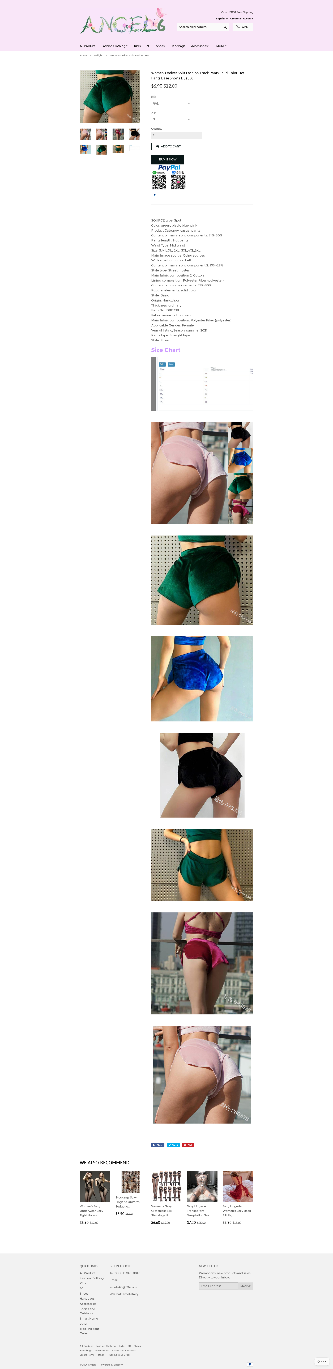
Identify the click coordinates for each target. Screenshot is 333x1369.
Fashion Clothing (113, 46)
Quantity (156, 128)
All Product (88, 46)
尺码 (153, 112)
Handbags (177, 46)
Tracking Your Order (118, 1354)
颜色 (153, 96)
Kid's (137, 46)
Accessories (199, 46)
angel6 (92, 1364)
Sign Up (246, 1285)
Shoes (160, 46)
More (220, 46)
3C (148, 46)
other (84, 1323)
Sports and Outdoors (124, 1350)
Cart (245, 26)
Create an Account (241, 18)
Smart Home (89, 1318)
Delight (98, 55)
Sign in (220, 18)
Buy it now (168, 159)
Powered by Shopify (111, 1364)
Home (83, 55)
